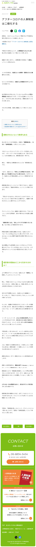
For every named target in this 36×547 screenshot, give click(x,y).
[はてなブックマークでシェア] (23, 31)
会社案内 (4, 532)
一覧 (18, 426)
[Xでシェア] (11, 31)
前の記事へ (6, 426)
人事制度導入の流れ (8, 529)
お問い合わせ (19, 462)
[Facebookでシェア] (19, 31)
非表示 (16, 121)
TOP (3, 525)
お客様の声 (30, 529)
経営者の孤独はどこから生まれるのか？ (15, 126)
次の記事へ (29, 426)
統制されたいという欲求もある (13, 124)
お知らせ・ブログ (14, 532)
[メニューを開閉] (32, 2)
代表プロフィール (20, 529)
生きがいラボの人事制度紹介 (14, 525)
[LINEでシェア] (15, 31)
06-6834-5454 (19, 454)
